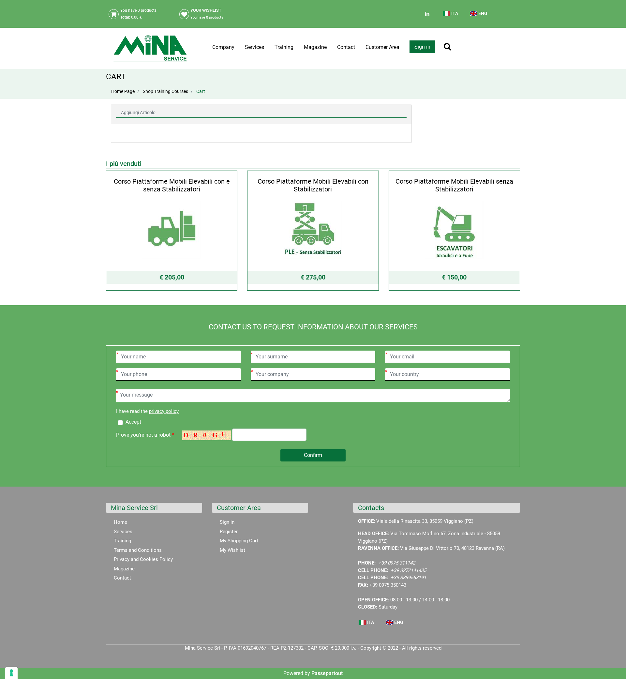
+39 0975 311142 (396, 563)
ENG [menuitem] (482, 13)
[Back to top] (612, 664)
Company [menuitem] (223, 47)
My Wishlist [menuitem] (232, 550)
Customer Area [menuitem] (382, 47)
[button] (313, 455)
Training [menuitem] (284, 47)
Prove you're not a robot (145, 435)
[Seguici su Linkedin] (426, 14)
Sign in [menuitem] (227, 522)
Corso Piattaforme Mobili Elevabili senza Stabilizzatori (454, 185)
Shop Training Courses (165, 91)
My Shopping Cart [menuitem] (239, 541)
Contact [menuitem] (346, 47)
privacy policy (164, 411)
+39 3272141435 (408, 570)
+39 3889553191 (408, 578)
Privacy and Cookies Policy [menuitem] (143, 559)
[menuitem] (450, 16)
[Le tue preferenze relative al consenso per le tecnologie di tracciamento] (11, 673)
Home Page (123, 91)
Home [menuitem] (120, 522)
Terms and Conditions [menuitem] (138, 550)
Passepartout (327, 673)
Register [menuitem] (229, 532)
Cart (200, 91)
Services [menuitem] (254, 47)
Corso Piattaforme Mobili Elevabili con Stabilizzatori (313, 185)
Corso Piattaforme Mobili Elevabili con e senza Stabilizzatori (172, 185)
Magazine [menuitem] (315, 47)
